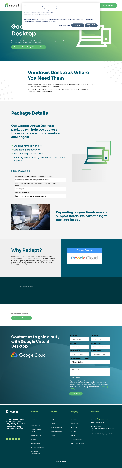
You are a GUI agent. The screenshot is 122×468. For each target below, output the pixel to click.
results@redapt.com (101, 419)
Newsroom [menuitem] (74, 427)
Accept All (78, 25)
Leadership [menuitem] (74, 423)
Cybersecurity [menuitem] (35, 425)
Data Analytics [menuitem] (35, 443)
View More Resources (21, 318)
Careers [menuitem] (73, 435)
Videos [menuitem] (53, 435)
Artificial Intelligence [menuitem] (37, 447)
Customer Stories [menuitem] (56, 427)
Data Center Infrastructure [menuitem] (35, 420)
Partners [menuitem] (73, 431)
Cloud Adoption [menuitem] (36, 435)
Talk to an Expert (108, 5)
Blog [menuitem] (52, 419)
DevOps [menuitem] (33, 439)
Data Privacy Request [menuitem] (77, 443)
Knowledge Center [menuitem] (56, 431)
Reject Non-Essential (91, 25)
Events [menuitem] (53, 423)
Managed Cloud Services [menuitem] (36, 430)
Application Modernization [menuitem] (35, 452)
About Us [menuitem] (74, 419)
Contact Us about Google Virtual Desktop (29, 47)
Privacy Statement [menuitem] (76, 439)
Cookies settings (64, 25)
